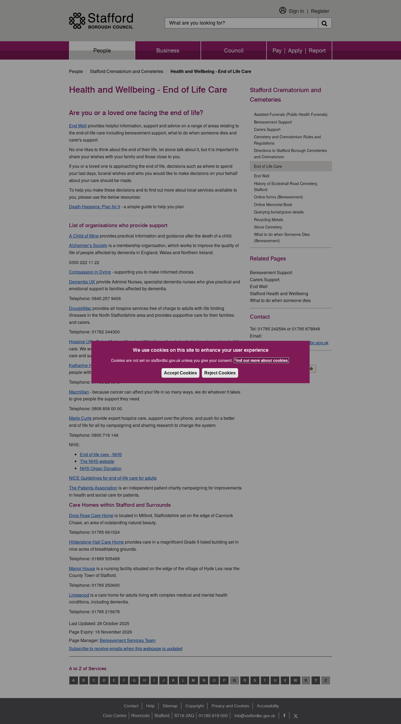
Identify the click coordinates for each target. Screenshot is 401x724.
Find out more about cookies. (261, 360)
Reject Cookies (220, 373)
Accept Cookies (180, 373)
